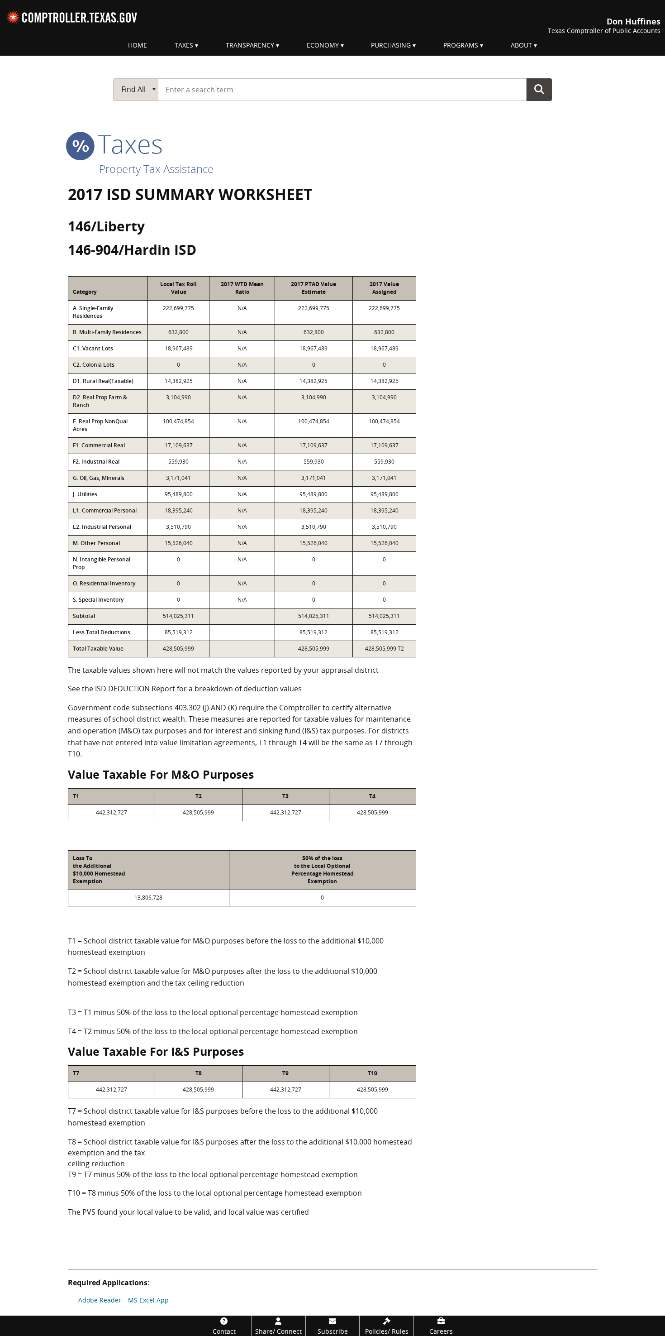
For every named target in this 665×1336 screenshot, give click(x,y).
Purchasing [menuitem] (391, 45)
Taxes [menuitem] (184, 45)
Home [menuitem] (137, 45)
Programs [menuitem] (460, 45)
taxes (127, 143)
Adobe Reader (99, 1300)
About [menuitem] (521, 45)
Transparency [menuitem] (250, 45)
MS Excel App (148, 1300)
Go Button (539, 89)
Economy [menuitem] (323, 45)
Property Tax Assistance (156, 168)
